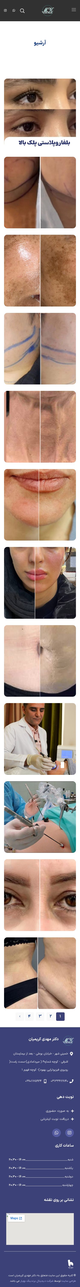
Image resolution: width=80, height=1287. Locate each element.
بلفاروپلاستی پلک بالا (40, 114)
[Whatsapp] (56, 1133)
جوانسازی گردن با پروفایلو (40, 426)
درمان (45, 303)
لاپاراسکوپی (40, 817)
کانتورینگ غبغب (40, 192)
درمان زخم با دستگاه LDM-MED (40, 738)
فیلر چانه (40, 504)
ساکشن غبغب (40, 348)
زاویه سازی (40, 583)
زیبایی (40, 225)
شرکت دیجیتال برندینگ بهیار (37, 1281)
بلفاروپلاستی (40, 895)
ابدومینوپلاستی (40, 973)
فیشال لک (40, 270)
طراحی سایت (69, 1281)
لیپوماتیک (40, 660)
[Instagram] (69, 1133)
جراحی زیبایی (40, 147)
